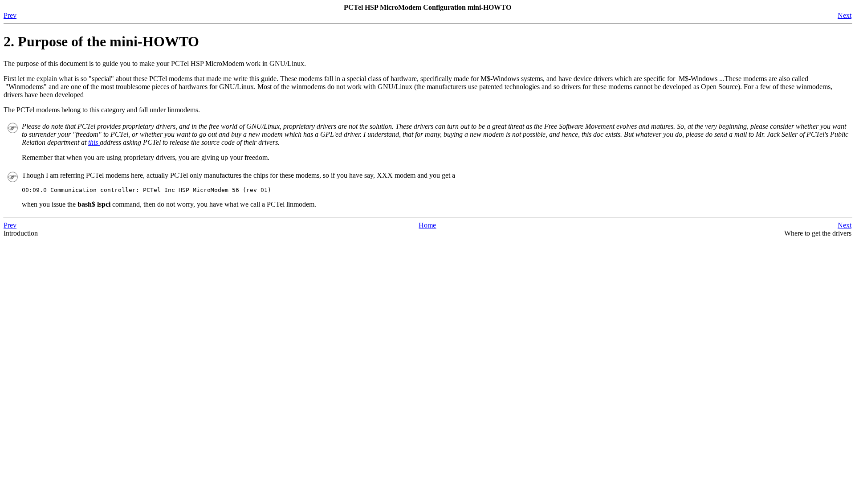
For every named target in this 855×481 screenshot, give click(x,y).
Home (427, 225)
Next (844, 15)
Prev (10, 15)
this (94, 142)
